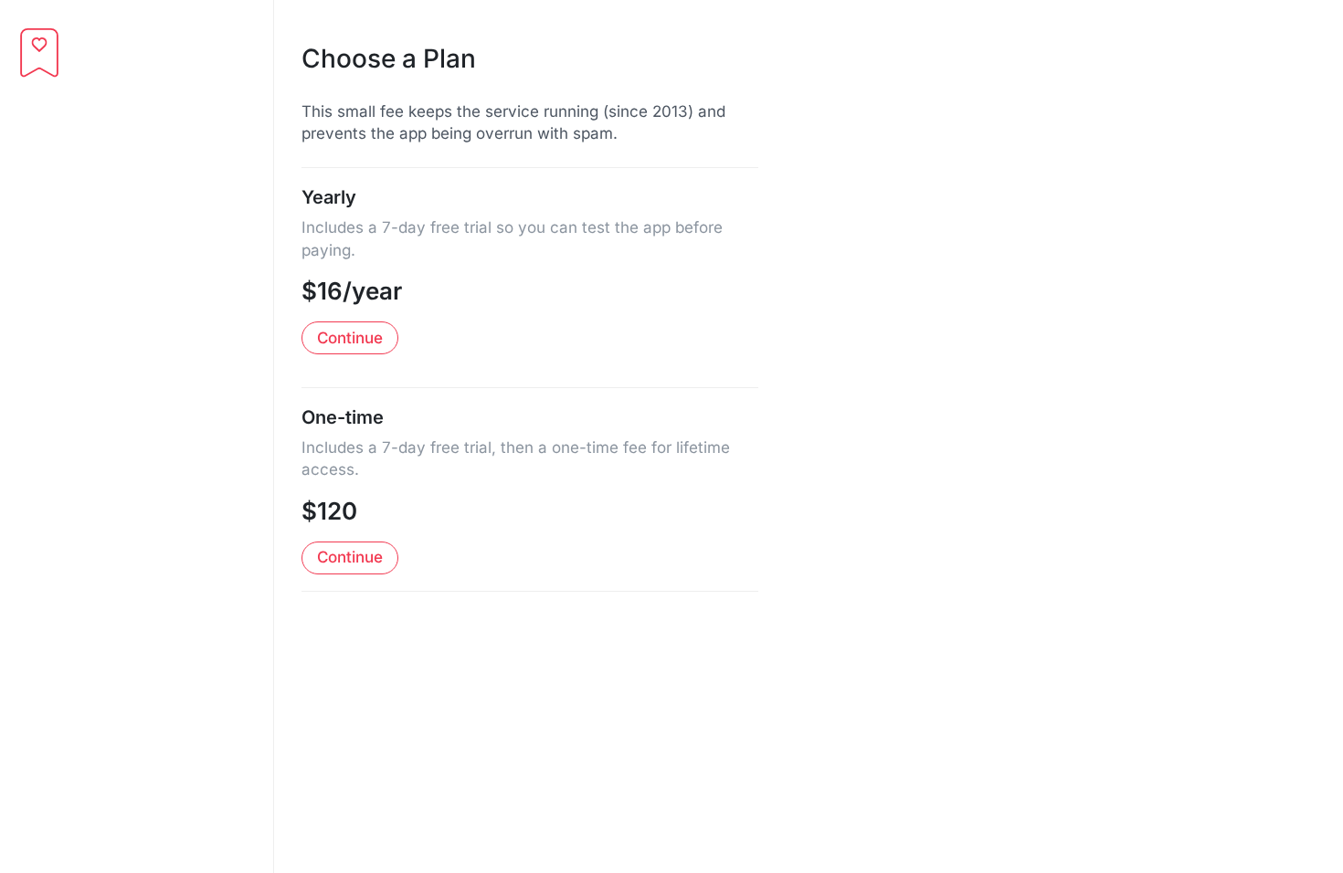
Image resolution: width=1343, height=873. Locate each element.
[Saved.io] (39, 52)
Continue (350, 338)
